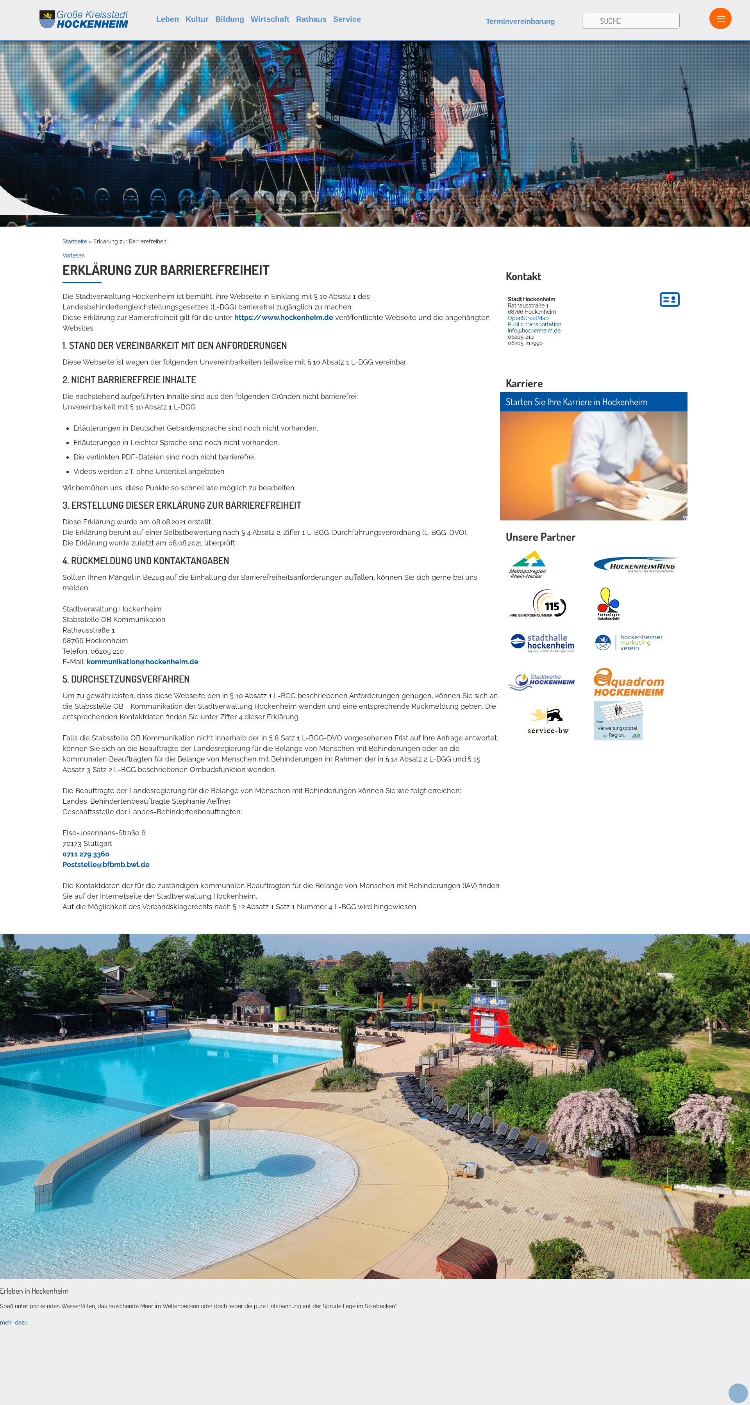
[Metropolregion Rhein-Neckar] (527, 565)
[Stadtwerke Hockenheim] (541, 682)
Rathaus (311, 19)
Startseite (74, 241)
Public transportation (534, 324)
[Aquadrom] (375, 1277)
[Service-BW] (548, 721)
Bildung (229, 19)
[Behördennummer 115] (537, 603)
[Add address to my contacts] (670, 308)
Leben (167, 19)
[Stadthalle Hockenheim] (543, 643)
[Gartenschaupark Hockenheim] (608, 603)
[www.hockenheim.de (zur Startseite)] (64, 15)
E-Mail (228, 991)
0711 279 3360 (85, 854)
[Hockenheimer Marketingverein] (629, 642)
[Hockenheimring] (637, 564)
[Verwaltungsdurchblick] (618, 720)
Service (347, 19)
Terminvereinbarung (520, 21)
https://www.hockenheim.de (283, 317)
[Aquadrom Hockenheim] (629, 682)
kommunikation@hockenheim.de (142, 662)
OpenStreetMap (528, 318)
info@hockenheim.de (534, 330)
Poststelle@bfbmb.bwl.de (106, 864)
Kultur (197, 19)
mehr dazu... (15, 1322)
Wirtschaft (270, 19)
